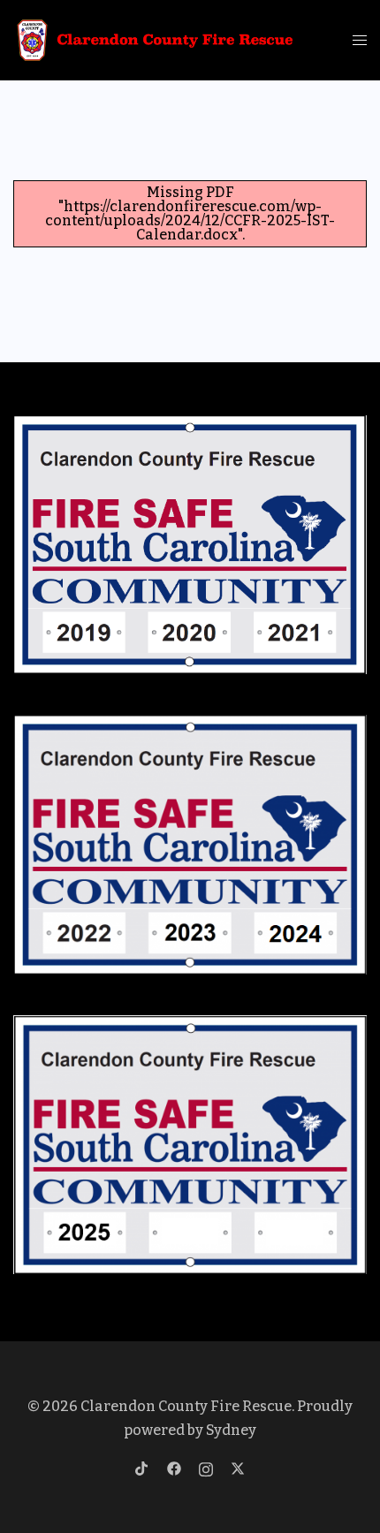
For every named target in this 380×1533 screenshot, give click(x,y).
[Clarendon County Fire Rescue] (155, 39)
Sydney (231, 1430)
